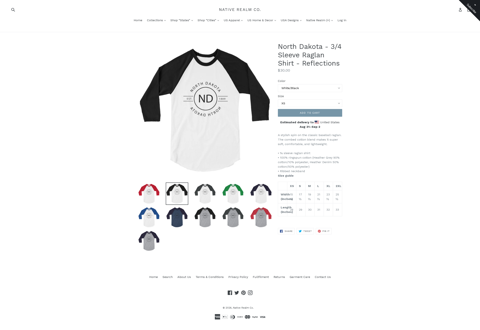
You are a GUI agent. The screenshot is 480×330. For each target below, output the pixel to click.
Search (168, 277)
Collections (155, 20)
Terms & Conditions (210, 277)
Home (138, 20)
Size (281, 96)
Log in (342, 20)
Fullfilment (261, 277)
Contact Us (323, 277)
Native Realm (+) (318, 20)
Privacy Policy (238, 277)
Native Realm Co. (240, 9)
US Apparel (232, 20)
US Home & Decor (260, 20)
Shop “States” (180, 20)
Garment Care (300, 277)
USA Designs (290, 20)
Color (282, 81)
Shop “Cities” (207, 20)
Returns (279, 277)
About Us (184, 277)
